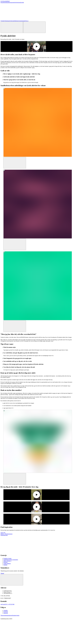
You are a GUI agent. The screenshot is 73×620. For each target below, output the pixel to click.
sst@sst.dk (3, 604)
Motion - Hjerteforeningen (6, 534)
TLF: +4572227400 (9, 604)
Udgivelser (12, 20)
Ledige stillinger (7, 563)
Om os (26, 20)
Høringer (17, 20)
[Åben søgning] (12, 27)
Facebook (5, 611)
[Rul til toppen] (12, 579)
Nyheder (2, 20)
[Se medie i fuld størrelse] (14, 162)
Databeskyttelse (15, 615)
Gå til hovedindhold (5, 1)
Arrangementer (22, 20)
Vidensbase (7, 20)
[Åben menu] (34, 27)
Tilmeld (2, 573)
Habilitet (5, 564)
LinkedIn (5, 610)
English (22, 2)
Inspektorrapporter (10, 2)
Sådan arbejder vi (7, 561)
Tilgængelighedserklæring (6, 615)
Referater (5, 562)
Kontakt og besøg (7, 558)
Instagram (5, 613)
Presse (2, 2)
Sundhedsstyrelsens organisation (10, 559)
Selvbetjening (17, 2)
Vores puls (3, 532)
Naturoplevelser (4, 535)
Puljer (4, 2)
